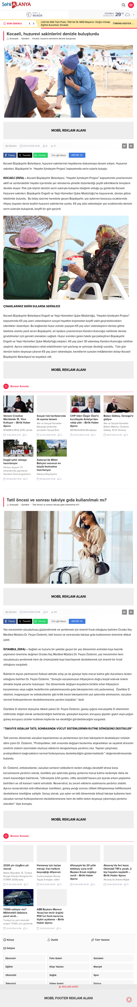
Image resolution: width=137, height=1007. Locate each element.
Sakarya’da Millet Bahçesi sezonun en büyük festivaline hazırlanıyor (49, 465)
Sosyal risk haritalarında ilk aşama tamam (51, 417)
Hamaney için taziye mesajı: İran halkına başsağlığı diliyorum (49, 869)
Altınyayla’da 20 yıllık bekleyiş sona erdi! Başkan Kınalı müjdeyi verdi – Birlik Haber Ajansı (83, 872)
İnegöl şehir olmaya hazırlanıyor (15, 461)
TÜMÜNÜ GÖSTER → (123, 23)
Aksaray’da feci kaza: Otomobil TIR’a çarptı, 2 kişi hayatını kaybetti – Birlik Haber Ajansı (118, 870)
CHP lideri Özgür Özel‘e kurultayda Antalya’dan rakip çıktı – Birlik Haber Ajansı (84, 421)
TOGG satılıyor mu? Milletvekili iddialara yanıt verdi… (15, 913)
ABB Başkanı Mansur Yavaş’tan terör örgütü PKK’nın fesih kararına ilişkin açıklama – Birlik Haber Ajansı (50, 916)
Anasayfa (14, 38)
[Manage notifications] (129, 999)
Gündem (25, 38)
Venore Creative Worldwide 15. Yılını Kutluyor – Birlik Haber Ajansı (16, 421)
